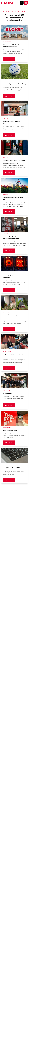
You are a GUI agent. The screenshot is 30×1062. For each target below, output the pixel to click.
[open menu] (26, 3)
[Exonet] (9, 3)
